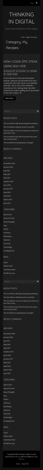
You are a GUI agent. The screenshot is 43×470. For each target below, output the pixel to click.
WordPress (16, 456)
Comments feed (9, 269)
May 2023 (7, 174)
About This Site (9, 218)
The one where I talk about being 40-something (21, 123)
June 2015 (7, 203)
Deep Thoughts (9, 222)
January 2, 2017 (10, 71)
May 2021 (7, 178)
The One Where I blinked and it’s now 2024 (19, 127)
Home (22, 37)
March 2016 (8, 199)
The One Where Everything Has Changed (18, 143)
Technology (8, 247)
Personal (7, 243)
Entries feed (8, 266)
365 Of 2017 (8, 214)
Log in (6, 262)
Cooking (9, 74)
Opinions (7, 240)
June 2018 (7, 185)
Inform (6, 229)
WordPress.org (9, 273)
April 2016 (7, 196)
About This (25, 464)
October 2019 (8, 181)
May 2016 (7, 192)
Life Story (7, 233)
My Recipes (34, 71)
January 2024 (8, 167)
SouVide (15, 74)
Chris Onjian (22, 71)
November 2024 (9, 163)
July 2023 (7, 171)
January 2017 (8, 189)
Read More (9, 98)
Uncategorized (9, 251)
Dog (5, 225)
